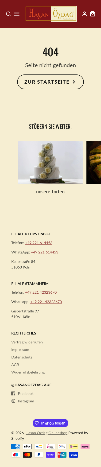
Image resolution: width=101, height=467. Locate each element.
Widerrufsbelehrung (28, 372)
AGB (15, 364)
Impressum (20, 349)
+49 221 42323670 (41, 292)
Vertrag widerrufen (27, 342)
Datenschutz (21, 357)
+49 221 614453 (38, 242)
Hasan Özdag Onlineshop (46, 432)
